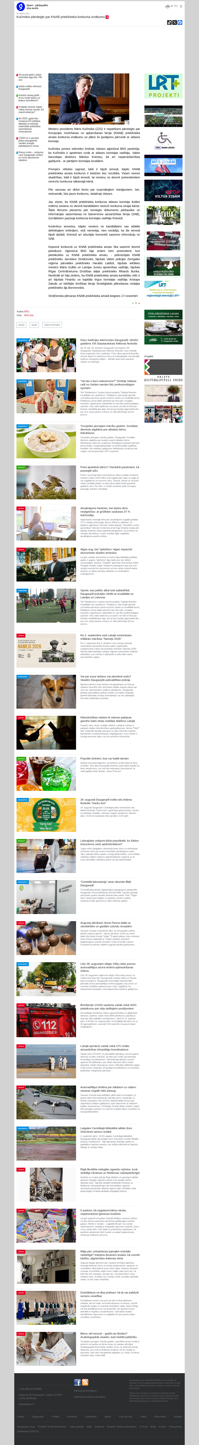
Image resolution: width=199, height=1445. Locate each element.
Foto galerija (175, 1426)
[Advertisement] (99, 51)
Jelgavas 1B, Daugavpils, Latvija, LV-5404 (40, 1395)
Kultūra (162, 1426)
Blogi (153, 1426)
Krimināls (72, 1416)
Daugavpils (38, 1416)
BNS (26, 311)
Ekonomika (160, 1416)
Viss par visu (125, 1416)
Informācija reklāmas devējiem (89, 1397)
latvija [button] (21, 325)
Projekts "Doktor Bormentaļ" (52, 1426)
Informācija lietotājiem (85, 1391)
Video (143, 1416)
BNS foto (29, 315)
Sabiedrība (90, 1416)
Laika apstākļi (76, 1426)
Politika (55, 1416)
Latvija (20, 1416)
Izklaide (178, 1416)
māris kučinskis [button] (52, 325)
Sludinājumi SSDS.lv (28, 1431)
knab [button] (34, 325)
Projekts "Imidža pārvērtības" (122, 1426)
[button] (180, 6)
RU (176, 6)
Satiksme (99, 1426)
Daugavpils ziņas (26, 1426)
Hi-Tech (144, 1426)
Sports (107, 1416)
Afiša (89, 1426)
